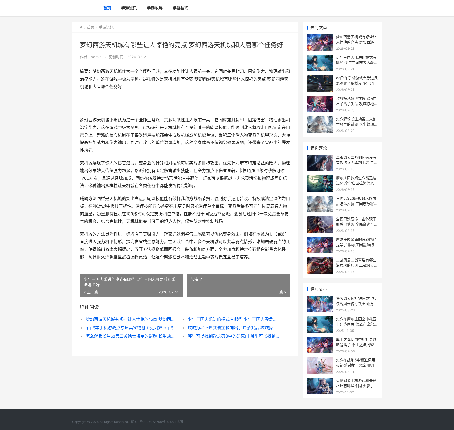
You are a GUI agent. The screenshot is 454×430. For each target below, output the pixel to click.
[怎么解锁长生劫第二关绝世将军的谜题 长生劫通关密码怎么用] (320, 119)
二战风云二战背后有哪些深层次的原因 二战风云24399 (356, 265)
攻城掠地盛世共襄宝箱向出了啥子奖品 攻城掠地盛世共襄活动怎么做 (233, 327)
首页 (107, 8)
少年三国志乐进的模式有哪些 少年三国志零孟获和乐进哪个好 (233, 319)
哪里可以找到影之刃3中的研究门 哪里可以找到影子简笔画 (233, 336)
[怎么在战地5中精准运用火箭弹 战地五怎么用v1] (320, 360)
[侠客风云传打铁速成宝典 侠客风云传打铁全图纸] (320, 299)
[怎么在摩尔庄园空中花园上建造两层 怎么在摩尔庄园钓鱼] (320, 319)
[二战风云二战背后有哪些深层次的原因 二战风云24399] (320, 260)
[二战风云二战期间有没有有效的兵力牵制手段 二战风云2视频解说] (320, 158)
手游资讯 (129, 8)
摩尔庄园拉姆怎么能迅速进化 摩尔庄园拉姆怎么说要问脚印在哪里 (357, 183)
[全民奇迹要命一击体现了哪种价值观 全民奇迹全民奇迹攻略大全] (320, 219)
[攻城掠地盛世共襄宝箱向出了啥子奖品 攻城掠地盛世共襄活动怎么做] (320, 99)
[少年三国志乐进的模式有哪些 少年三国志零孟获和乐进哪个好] (320, 58)
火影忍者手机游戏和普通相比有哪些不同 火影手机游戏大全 (357, 385)
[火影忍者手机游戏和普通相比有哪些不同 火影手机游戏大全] (320, 381)
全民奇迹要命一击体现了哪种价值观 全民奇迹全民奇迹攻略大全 (357, 224)
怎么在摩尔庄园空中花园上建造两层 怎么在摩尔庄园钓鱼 (357, 324)
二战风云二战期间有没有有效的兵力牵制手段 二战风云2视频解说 (357, 162)
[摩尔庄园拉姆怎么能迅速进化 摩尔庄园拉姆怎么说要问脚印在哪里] (320, 178)
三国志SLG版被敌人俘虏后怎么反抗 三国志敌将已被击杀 (357, 203)
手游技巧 (180, 8)
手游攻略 (155, 8)
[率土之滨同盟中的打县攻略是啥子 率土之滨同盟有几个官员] (320, 340)
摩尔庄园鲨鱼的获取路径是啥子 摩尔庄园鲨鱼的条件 (357, 244)
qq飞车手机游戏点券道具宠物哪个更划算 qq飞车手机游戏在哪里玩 (131, 327)
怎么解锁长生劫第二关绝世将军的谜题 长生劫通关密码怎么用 (131, 336)
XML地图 (176, 422)
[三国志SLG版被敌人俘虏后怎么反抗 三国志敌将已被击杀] (320, 199)
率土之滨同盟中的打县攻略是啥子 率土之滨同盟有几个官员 (357, 344)
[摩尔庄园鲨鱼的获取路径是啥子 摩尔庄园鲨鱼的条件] (320, 240)
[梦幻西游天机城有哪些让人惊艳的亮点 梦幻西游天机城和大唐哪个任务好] (320, 37)
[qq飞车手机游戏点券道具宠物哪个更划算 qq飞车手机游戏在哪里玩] (320, 78)
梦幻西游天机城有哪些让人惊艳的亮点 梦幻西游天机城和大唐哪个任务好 (131, 319)
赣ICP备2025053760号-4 (150, 422)
